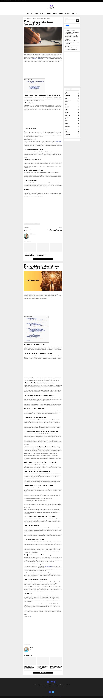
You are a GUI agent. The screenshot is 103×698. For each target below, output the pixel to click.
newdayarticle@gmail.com (53, 688)
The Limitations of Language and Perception (34, 332)
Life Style (67, 117)
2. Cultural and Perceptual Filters (35, 335)
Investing (67, 112)
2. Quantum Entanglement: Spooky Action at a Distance (39, 325)
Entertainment (68, 99)
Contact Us (24, 0)
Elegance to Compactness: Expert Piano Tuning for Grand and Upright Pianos (29, 254)
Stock (66, 129)
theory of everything (48, 566)
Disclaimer (19, 0)
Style (66, 131)
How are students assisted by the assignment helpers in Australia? (56, 667)
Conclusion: (29, 340)
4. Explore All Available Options (35, 86)
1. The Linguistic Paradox (34, 334)
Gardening (67, 107)
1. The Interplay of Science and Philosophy (36, 329)
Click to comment (43, 259)
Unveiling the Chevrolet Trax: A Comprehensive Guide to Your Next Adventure (43, 254)
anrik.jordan (26, 25)
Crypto (66, 96)
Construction (67, 95)
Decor (66, 98)
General (36, 13)
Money (66, 120)
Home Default (3, 0)
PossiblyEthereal (27, 644)
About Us (16, 0)
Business (49, 13)
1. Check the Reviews (33, 82)
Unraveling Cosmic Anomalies (32, 323)
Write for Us (7, 0)
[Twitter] (53, 692)
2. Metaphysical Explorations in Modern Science (37, 330)
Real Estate (67, 126)
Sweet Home (67, 13)
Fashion (66, 101)
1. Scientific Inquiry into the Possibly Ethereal (37, 319)
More (73, 13)
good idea (59, 194)
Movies (66, 123)
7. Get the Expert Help (33, 89)
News (32, 13)
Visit (30, 616)
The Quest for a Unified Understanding (33, 336)
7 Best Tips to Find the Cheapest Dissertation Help (35, 81)
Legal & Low (67, 115)
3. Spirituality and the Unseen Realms (36, 331)
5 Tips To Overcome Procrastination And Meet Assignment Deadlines (29, 667)
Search (66, 18)
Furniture (67, 106)
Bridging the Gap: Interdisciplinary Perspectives (35, 328)
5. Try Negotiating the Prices (34, 87)
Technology (42, 13)
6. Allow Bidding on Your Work (34, 88)
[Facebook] (50, 692)
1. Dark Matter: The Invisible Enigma (35, 324)
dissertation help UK (37, 58)
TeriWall (51, 682)
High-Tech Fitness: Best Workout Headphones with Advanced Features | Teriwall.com (72, 42)
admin (25, 269)
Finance (54, 13)
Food (66, 104)
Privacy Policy (12, 0)
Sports (66, 128)
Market (60, 13)
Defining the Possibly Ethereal (32, 318)
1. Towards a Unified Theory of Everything (36, 337)
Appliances (67, 92)
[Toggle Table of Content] (42, 80)
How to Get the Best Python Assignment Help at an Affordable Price (42, 667)
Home (28, 13)
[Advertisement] (43, 70)
